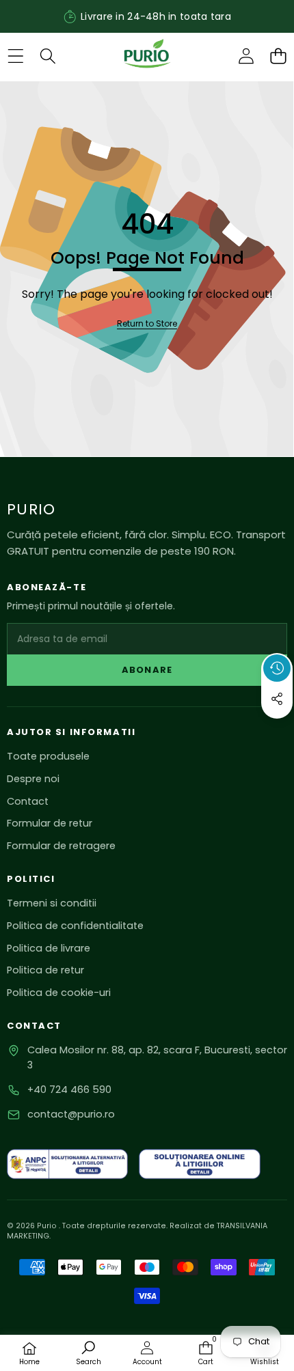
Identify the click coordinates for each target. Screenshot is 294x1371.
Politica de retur (45, 970)
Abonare (147, 669)
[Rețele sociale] (277, 698)
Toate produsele (48, 756)
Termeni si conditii (51, 903)
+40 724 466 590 (69, 1089)
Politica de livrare (48, 948)
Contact (28, 801)
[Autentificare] (245, 56)
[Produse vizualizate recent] (277, 668)
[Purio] (146, 56)
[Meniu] (15, 56)
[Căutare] (47, 56)
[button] (278, 56)
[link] (147, 324)
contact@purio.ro (71, 1114)
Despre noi (33, 779)
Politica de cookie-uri (59, 992)
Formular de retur (49, 823)
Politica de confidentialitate (75, 925)
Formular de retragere (61, 846)
